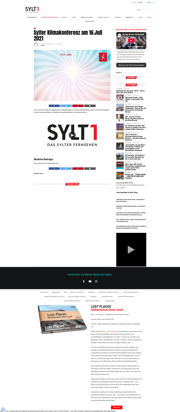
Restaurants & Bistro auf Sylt (108, 292)
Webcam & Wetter (87, 17)
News (64, 17)
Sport (74, 17)
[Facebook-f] (83, 281)
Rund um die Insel (103, 17)
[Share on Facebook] (54, 106)
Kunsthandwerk (107, 296)
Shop (149, 17)
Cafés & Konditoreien (131, 292)
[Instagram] (96, 281)
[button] (72, 135)
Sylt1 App (118, 17)
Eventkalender (32, 17)
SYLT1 (43, 45)
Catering (93, 296)
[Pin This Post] (78, 106)
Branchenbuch (90, 21)
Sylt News (91, 292)
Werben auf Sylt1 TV (77, 292)
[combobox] (146, 10)
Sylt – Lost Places (109, 331)
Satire (141, 17)
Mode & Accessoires (92, 301)
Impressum (44, 292)
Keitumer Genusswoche (49, 17)
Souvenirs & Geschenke (126, 296)
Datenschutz (56, 292)
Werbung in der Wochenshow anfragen (131, 65)
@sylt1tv (119, 72)
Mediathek (129, 17)
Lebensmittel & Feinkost (72, 301)
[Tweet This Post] (66, 106)
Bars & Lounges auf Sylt (77, 296)
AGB (65, 292)
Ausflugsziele (109, 301)
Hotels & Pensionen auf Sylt (53, 296)
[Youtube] (90, 281)
